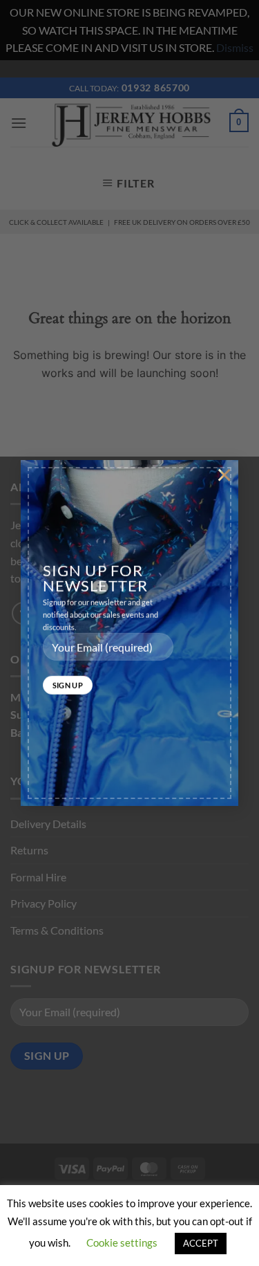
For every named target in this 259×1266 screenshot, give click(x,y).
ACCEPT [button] (200, 1243)
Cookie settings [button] (121, 1242)
